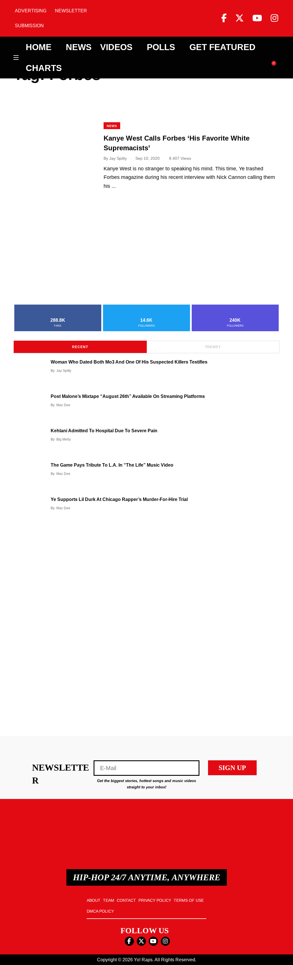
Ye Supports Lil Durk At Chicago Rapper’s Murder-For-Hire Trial (119, 499)
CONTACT (126, 900)
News (79, 47)
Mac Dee (63, 405)
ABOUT (93, 900)
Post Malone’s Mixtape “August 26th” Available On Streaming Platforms (128, 396)
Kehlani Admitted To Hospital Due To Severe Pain (104, 430)
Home (39, 47)
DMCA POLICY (100, 911)
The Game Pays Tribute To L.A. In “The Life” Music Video (112, 465)
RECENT (80, 347)
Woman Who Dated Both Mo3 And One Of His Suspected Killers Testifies (129, 362)
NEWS (112, 126)
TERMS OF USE (189, 900)
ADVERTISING (30, 10)
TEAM (108, 900)
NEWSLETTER (71, 10)
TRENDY (213, 347)
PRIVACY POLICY (154, 900)
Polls (161, 47)
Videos (116, 47)
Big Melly (63, 439)
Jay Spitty (63, 371)
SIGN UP (232, 767)
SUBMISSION (29, 25)
